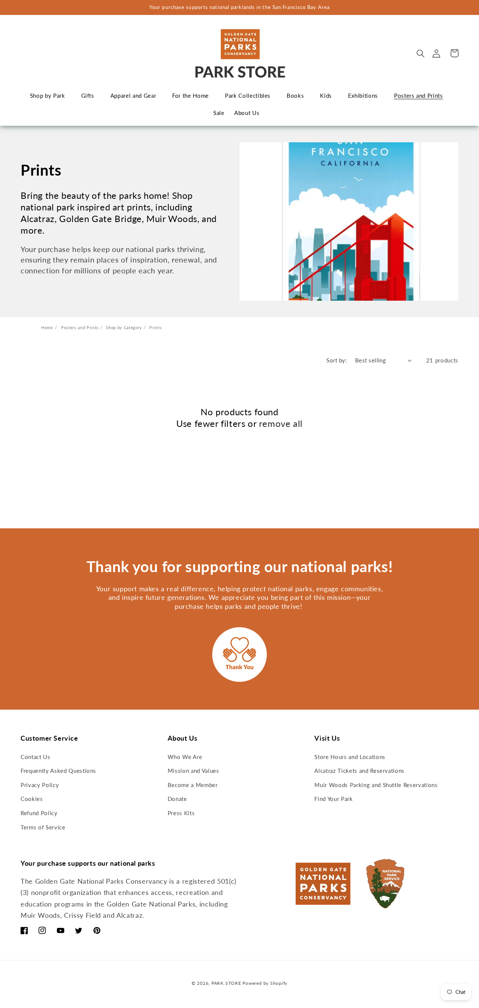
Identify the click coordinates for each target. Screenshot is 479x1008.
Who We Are (185, 756)
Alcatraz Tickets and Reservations (359, 770)
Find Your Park (333, 798)
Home (47, 327)
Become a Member (193, 784)
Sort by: (336, 360)
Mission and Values (193, 770)
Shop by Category (124, 327)
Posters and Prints (80, 327)
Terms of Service (43, 827)
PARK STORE (226, 983)
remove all (281, 423)
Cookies (32, 798)
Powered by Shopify (264, 983)
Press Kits (181, 813)
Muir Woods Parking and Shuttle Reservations (375, 784)
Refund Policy (39, 813)
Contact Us (36, 756)
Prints (155, 327)
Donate (177, 798)
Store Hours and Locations (349, 756)
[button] (421, 53)
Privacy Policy (40, 784)
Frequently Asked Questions (58, 770)
